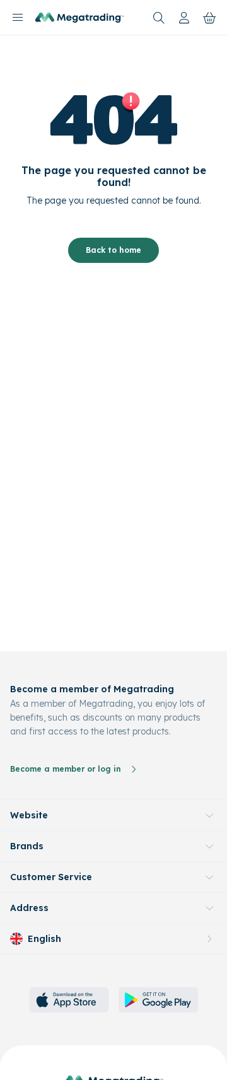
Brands (27, 846)
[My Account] (184, 17)
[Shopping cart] (209, 17)
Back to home (113, 250)
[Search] (158, 17)
